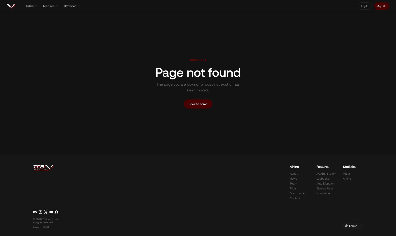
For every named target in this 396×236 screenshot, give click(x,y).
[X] (45, 212)
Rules (36, 227)
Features (48, 6)
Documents (297, 193)
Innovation (323, 193)
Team (293, 183)
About (293, 173)
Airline (30, 6)
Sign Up (381, 6)
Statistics (70, 6)
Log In (364, 6)
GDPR (46, 227)
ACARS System (326, 173)
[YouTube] (51, 212)
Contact (295, 198)
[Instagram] (40, 212)
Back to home (198, 104)
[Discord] (35, 212)
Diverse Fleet (324, 188)
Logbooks (322, 178)
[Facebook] (56, 212)
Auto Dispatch (325, 183)
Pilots (293, 188)
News (293, 178)
